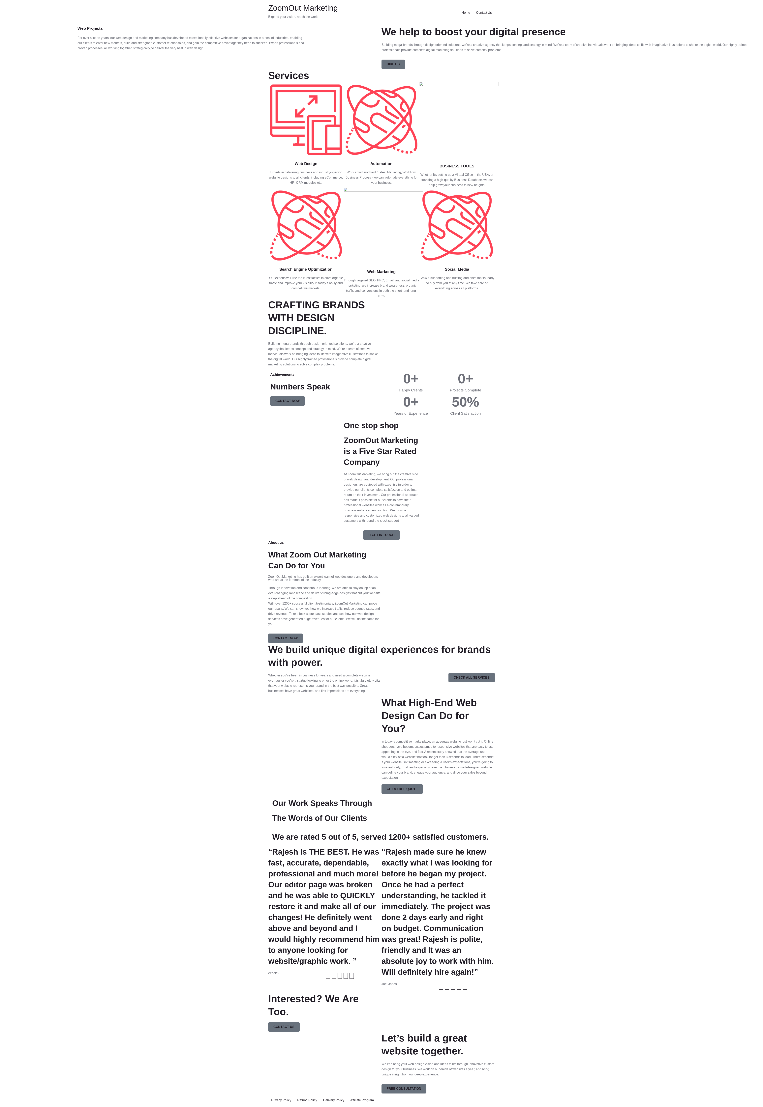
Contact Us (484, 12)
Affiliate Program (362, 1100)
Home (466, 12)
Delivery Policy (333, 1100)
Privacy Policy (281, 1100)
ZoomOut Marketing (303, 8)
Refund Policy (307, 1100)
